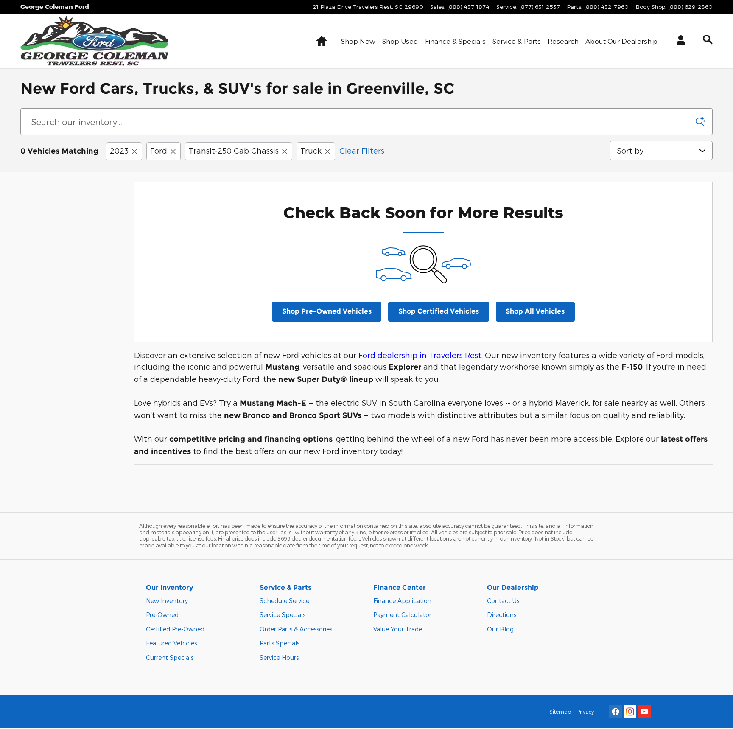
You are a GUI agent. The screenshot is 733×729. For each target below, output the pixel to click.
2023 (119, 150)
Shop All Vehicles (535, 311)
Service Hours (279, 657)
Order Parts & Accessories (296, 629)
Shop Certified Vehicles (438, 311)
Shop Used (400, 41)
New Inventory (167, 600)
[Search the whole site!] (708, 39)
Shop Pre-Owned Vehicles (327, 311)
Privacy (585, 712)
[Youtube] (644, 711)
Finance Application (402, 600)
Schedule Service (284, 600)
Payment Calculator (402, 614)
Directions (501, 614)
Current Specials (169, 657)
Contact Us (503, 600)
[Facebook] (615, 711)
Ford (158, 150)
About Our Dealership (621, 41)
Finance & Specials (455, 41)
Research (563, 41)
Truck (311, 150)
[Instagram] (630, 711)
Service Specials (282, 614)
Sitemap (560, 712)
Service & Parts (516, 41)
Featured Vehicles (171, 643)
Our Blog (500, 629)
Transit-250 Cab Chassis (234, 150)
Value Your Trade (397, 629)
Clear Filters (361, 150)
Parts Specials (279, 643)
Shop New (358, 41)
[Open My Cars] (678, 41)
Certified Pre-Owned (175, 629)
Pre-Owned (162, 614)
